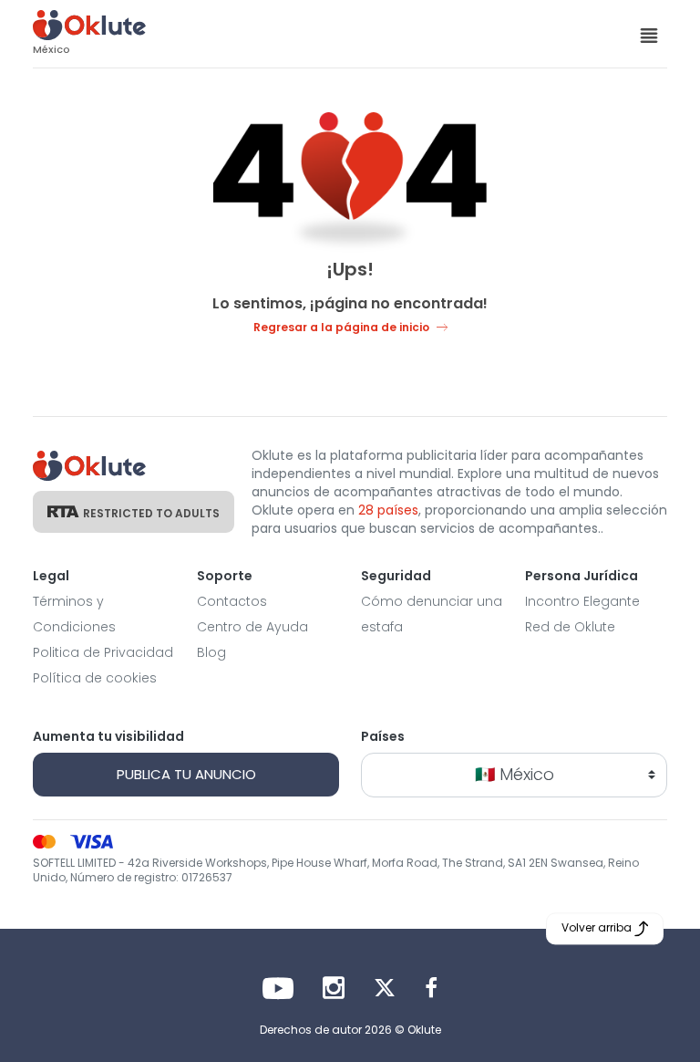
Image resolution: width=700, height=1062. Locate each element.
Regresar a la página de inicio (341, 327)
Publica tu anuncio (186, 774)
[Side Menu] (649, 34)
